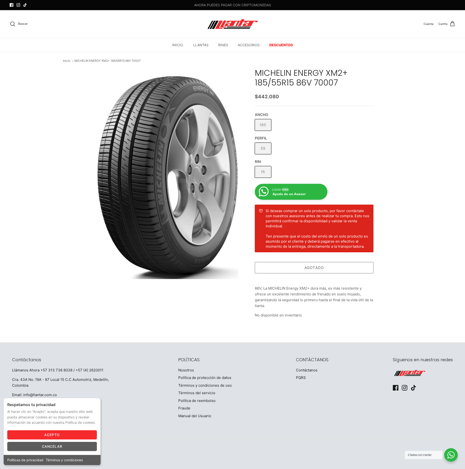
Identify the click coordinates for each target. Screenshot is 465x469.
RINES (223, 45)
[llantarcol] (232, 24)
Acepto (52, 435)
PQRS (301, 377)
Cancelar (52, 446)
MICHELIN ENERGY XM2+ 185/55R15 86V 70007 (107, 61)
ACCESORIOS (249, 45)
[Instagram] (18, 5)
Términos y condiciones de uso (205, 385)
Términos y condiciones (64, 460)
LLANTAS (201, 45)
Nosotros (186, 370)
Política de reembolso (197, 400)
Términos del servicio (196, 393)
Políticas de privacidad (25, 460)
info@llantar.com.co (40, 394)
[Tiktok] (25, 5)
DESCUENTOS (281, 45)
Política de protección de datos (204, 377)
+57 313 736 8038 (56, 370)
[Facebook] (11, 5)
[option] (168, 176)
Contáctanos (307, 370)
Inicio (66, 61)
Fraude (184, 408)
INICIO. (178, 45)
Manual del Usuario (194, 416)
